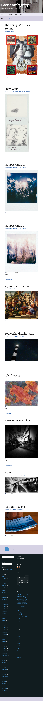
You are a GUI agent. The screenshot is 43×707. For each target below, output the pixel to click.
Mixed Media (19, 639)
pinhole (27, 422)
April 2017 (3, 623)
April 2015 (3, 664)
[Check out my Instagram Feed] (19, 567)
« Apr (19, 585)
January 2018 (4, 608)
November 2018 (5, 601)
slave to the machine (17, 420)
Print (22, 509)
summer (20, 616)
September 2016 (5, 636)
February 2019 (4, 595)
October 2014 (4, 674)
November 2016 (5, 632)
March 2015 (4, 665)
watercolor (19, 622)
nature (21, 91)
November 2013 (5, 692)
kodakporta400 (24, 603)
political (19, 615)
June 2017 (4, 620)
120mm (20, 422)
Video (18, 653)
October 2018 (4, 602)
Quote (18, 650)
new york (19, 609)
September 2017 (5, 615)
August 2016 (4, 637)
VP (6, 14)
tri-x (29, 422)
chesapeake (22, 596)
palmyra (21, 167)
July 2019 (3, 590)
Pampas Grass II (15, 164)
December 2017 (5, 609)
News (18, 641)
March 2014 (4, 686)
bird (18, 596)
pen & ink (22, 611)
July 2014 (3, 679)
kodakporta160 (19, 603)
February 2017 (4, 627)
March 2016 (4, 646)
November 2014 (5, 672)
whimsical (23, 622)
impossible (23, 602)
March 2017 (4, 625)
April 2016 (3, 644)
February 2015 (4, 667)
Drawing (18, 638)
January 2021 (4, 585)
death (24, 597)
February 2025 (4, 578)
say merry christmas (17, 286)
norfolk (23, 609)
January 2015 (4, 669)
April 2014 (3, 685)
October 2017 (4, 613)
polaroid (23, 91)
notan (25, 609)
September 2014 (5, 676)
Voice (18, 655)
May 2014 (3, 683)
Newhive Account (9, 569)
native (20, 607)
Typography (19, 652)
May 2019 (3, 592)
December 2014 (5, 671)
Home (2, 14)
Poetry (18, 646)
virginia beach (28, 91)
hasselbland (24, 600)
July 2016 (3, 639)
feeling (22, 599)
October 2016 (4, 634)
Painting (18, 643)
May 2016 (3, 643)
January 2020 (4, 587)
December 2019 (5, 588)
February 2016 (4, 648)
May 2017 (3, 622)
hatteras (19, 602)
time (26, 616)
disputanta (18, 599)
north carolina (22, 336)
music (18, 607)
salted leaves (12, 375)
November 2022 (5, 580)
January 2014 (4, 688)
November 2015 (5, 653)
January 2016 (4, 650)
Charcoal (18, 631)
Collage (13, 31)
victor (11, 18)
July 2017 (3, 618)
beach (27, 594)
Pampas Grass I (14, 225)
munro (26, 604)
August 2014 (4, 678)
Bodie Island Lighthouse (19, 333)
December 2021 (5, 581)
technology (23, 616)
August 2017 (4, 616)
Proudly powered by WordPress (21, 698)
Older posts (10, 549)
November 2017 (5, 611)
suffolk (18, 616)
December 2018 (5, 599)
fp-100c (25, 599)
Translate (10, 565)
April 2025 (3, 576)
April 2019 (3, 594)
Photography (15, 91)
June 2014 (4, 681)
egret (8, 472)
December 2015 (5, 651)
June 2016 (4, 641)
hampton (23, 422)
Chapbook (10, 14)
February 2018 (4, 606)
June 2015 (4, 660)
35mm (20, 475)
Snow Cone (11, 89)
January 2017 (4, 629)
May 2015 (3, 662)
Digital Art (15, 288)
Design (15, 509)
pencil (24, 611)
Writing (18, 659)
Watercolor (15, 378)
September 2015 (5, 655)
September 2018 (5, 604)
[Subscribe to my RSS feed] (17, 567)
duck (20, 599)
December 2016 (5, 630)
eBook (16, 14)
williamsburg (18, 624)
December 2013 (5, 690)
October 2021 (4, 583)
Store (21, 14)
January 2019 (4, 597)
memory (22, 604)
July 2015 (3, 658)
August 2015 (4, 657)
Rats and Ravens (15, 506)
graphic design (19, 600)
